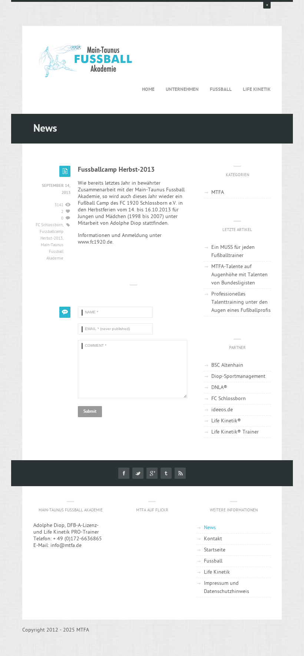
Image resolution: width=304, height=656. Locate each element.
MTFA (217, 192)
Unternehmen (182, 89)
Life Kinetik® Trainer (235, 432)
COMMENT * (82, 346)
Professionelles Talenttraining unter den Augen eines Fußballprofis (241, 302)
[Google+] (152, 473)
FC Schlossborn (49, 225)
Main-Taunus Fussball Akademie (52, 252)
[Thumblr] (166, 473)
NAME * (82, 313)
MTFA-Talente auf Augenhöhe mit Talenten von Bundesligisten (239, 275)
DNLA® (219, 387)
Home (148, 89)
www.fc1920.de (95, 242)
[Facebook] (123, 473)
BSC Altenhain (227, 365)
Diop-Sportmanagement (238, 376)
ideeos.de (222, 409)
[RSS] (180, 473)
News (210, 527)
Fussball (221, 89)
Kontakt (213, 539)
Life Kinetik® (226, 421)
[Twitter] (137, 473)
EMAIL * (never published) (82, 329)
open (267, 5)
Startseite (214, 550)
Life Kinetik (257, 89)
